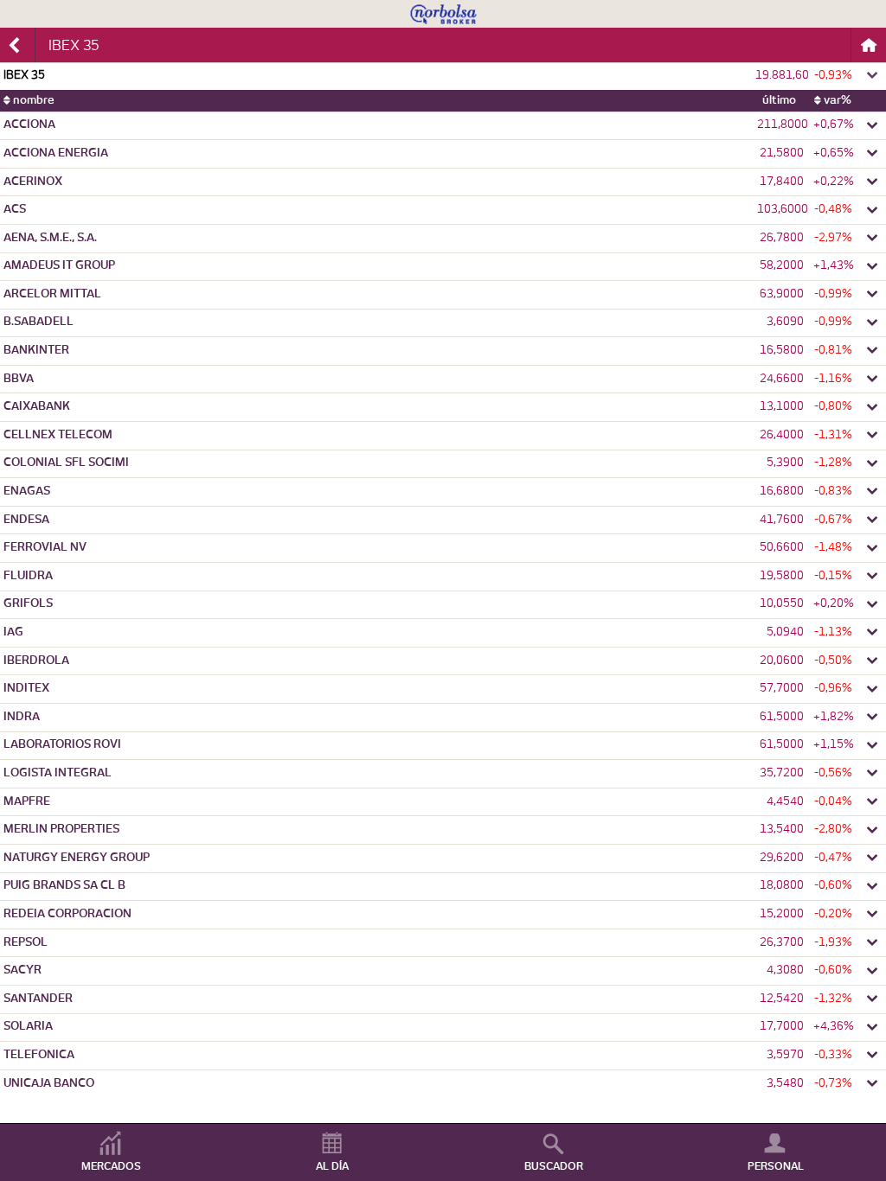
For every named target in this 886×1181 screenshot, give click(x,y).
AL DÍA (332, 1166)
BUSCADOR (553, 1166)
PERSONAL (776, 1166)
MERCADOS (111, 1166)
